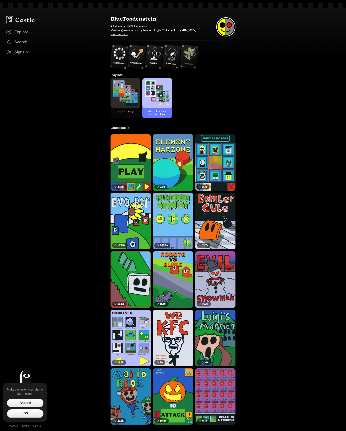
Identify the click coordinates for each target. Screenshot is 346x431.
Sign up (37, 426)
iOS (25, 413)
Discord (13, 426)
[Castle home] (20, 19)
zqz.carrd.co (119, 34)
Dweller (25, 426)
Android (25, 402)
